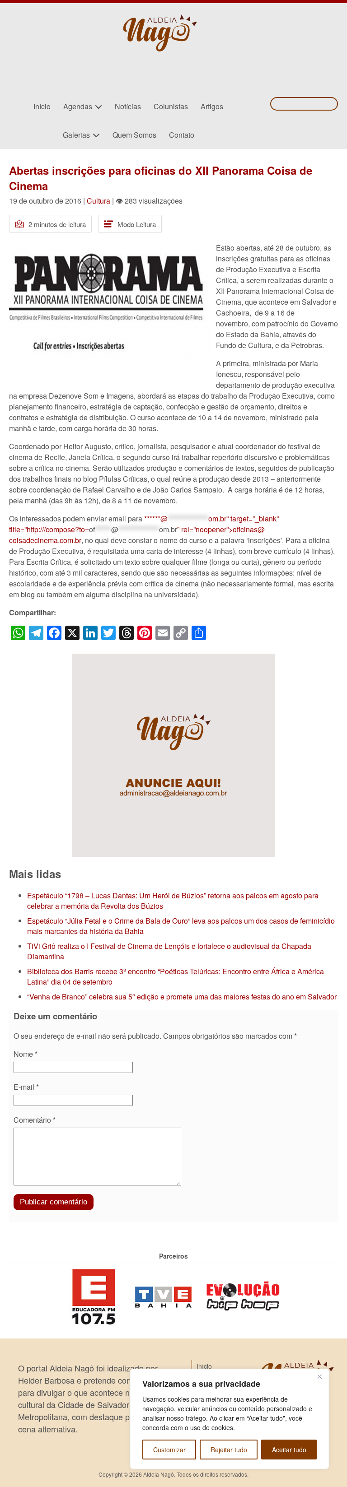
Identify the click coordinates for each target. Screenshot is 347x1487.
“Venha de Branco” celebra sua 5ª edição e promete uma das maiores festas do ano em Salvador (182, 996)
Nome (26, 1054)
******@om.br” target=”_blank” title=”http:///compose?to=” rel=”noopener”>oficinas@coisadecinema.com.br (144, 529)
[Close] (319, 1376)
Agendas (77, 106)
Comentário (35, 1120)
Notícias (128, 106)
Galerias (76, 135)
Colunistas (171, 106)
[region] (229, 1419)
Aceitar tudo (289, 1449)
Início (42, 106)
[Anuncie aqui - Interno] (173, 659)
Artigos (212, 106)
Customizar (169, 1449)
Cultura (98, 200)
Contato (181, 135)
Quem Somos (134, 135)
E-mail (26, 1087)
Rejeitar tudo (229, 1449)
